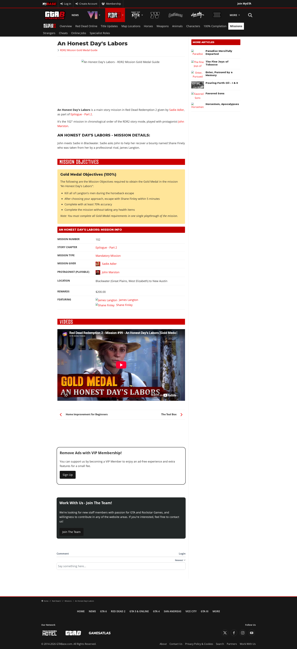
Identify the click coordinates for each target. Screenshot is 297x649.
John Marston (110, 272)
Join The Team (71, 532)
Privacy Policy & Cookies (199, 644)
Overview (66, 26)
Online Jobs (78, 33)
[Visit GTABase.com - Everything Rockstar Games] (73, 633)
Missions (236, 26)
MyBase (46, 3)
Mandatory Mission (108, 256)
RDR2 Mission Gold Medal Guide (78, 50)
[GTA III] (217, 15)
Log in (67, 3)
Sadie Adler (176, 110)
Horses (148, 26)
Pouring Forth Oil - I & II (222, 83)
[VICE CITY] (198, 15)
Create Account (88, 3)
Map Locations (130, 26)
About (163, 644)
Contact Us (176, 644)
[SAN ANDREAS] (175, 15)
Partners (232, 644)
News (75, 15)
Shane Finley (124, 305)
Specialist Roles (100, 33)
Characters (193, 26)
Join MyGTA (244, 3)
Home (81, 611)
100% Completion (215, 26)
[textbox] (121, 567)
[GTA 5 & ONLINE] (136, 15)
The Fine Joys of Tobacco (217, 63)
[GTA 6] (93, 15)
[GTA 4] (155, 15)
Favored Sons (215, 93)
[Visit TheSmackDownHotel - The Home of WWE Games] (49, 633)
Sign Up (68, 475)
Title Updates (109, 26)
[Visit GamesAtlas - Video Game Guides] (100, 633)
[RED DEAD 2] (115, 15)
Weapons (163, 26)
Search (220, 644)
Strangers (49, 33)
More (233, 15)
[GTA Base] (54, 15)
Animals (177, 26)
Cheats (63, 33)
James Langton (128, 300)
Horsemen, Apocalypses (222, 104)
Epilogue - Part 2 (81, 114)
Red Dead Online (86, 26)
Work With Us (248, 644)
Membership (113, 3)
